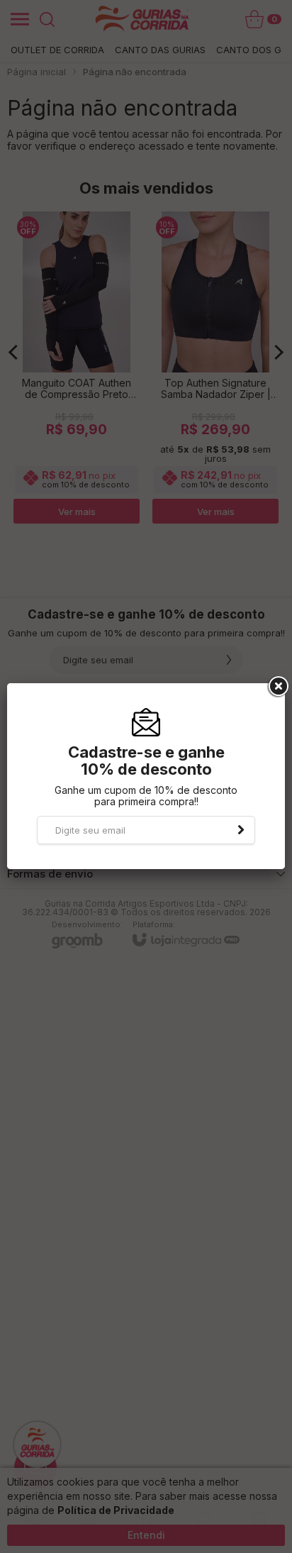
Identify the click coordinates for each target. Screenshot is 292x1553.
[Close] (277, 687)
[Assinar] (241, 830)
